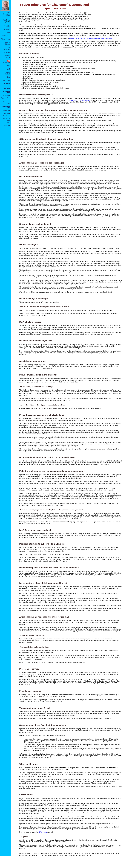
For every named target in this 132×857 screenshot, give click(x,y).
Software (7, 52)
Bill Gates (7, 123)
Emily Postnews (5, 101)
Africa (8, 103)
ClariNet (7, 26)
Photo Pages (5, 39)
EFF (8, 32)
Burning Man (6, 110)
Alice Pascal (6, 116)
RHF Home (7, 88)
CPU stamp (43, 832)
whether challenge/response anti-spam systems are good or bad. (91, 38)
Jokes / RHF (6, 36)
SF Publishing (6, 48)
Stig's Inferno (6, 95)
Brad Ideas (6, 20)
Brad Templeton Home (6, 14)
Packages (6, 80)
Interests (7, 84)
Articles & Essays (6, 56)
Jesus (7, 73)
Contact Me (7, 125)
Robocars (6, 62)
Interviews (6, 29)
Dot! (8, 77)
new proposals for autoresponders (78, 100)
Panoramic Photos (6, 43)
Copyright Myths (5, 98)
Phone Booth (6, 113)
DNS (8, 69)
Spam (8, 66)
